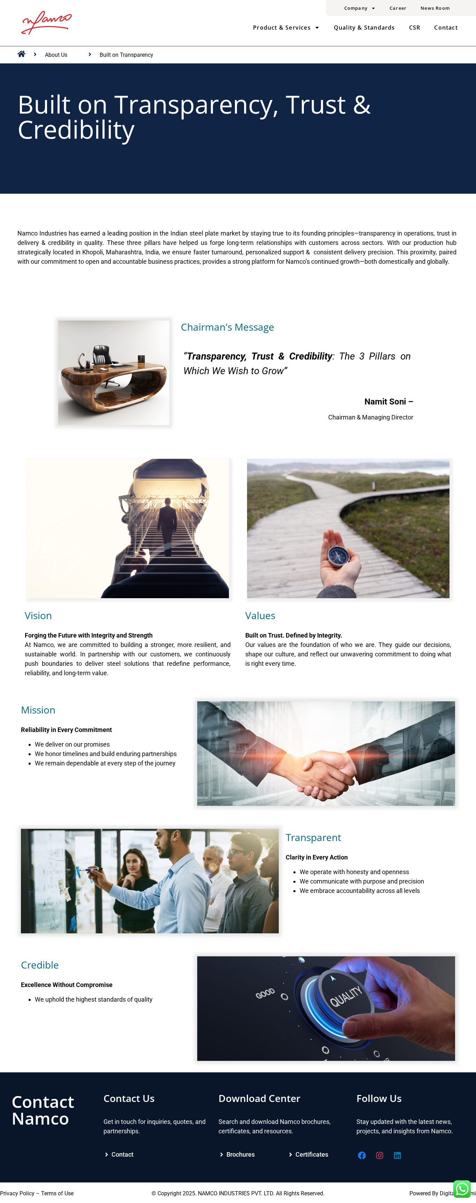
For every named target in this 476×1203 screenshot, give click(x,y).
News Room (435, 8)
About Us (56, 55)
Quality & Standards (364, 27)
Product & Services (282, 27)
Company (356, 8)
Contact (446, 27)
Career (398, 8)
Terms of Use (57, 1193)
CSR (415, 27)
